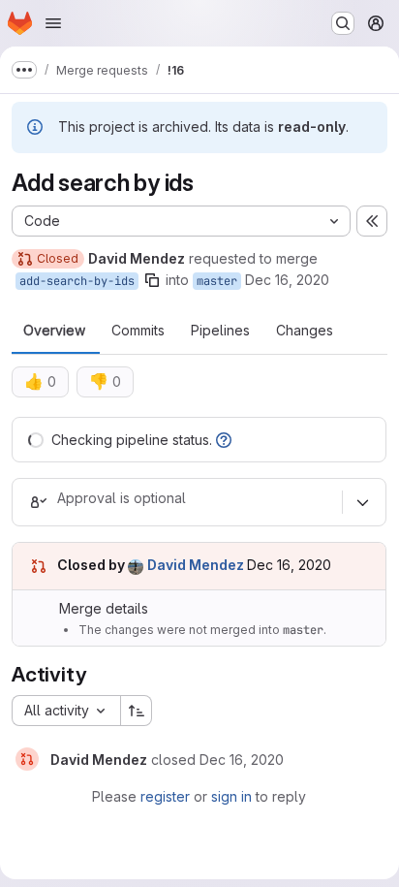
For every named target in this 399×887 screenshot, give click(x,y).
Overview (54, 330)
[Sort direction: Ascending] (136, 710)
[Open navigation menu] (53, 23)
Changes (304, 330)
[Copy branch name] (152, 280)
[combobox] (66, 710)
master (217, 281)
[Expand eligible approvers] (362, 502)
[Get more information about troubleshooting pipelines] (223, 439)
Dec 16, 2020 (287, 279)
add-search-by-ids (77, 281)
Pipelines (220, 330)
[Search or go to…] (342, 23)
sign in (231, 796)
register (165, 796)
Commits (138, 330)
